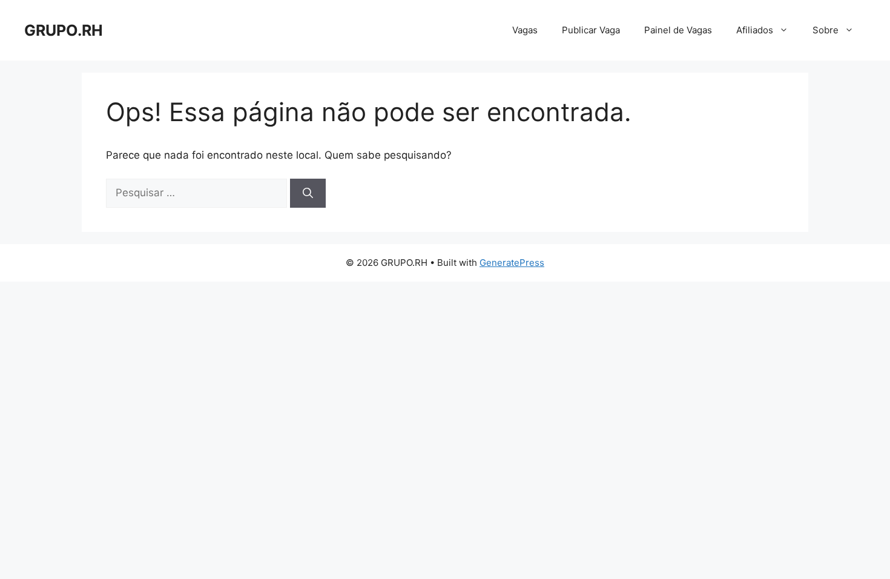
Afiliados (754, 30)
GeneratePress (512, 262)
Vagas (525, 30)
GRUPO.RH (63, 30)
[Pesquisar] (308, 193)
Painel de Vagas (678, 30)
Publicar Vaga (591, 30)
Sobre (826, 30)
